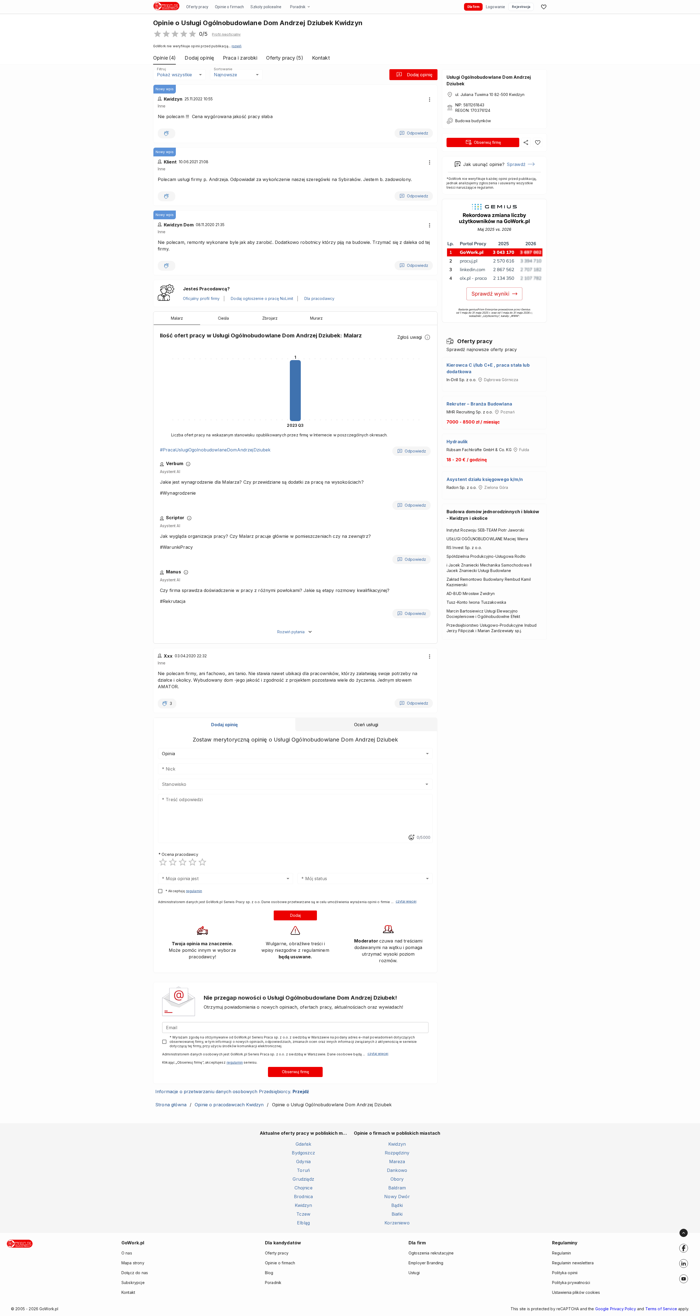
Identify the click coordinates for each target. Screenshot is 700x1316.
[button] (226, 34)
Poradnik (297, 7)
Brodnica (303, 1196)
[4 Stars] (192, 862)
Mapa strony (132, 1262)
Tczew (303, 1214)
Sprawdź (516, 164)
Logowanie (495, 7)
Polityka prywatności (571, 1282)
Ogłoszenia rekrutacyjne (431, 1253)
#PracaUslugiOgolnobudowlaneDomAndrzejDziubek (215, 450)
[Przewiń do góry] (683, 1232)
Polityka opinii (565, 1272)
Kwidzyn (303, 1205)
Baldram (397, 1187)
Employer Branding (426, 1262)
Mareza (397, 1161)
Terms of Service (661, 1308)
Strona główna (170, 1104)
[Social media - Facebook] (683, 1248)
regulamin (194, 891)
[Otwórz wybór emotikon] (411, 837)
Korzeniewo (397, 1222)
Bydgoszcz (303, 1152)
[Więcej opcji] (429, 99)
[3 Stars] (183, 862)
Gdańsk (303, 1144)
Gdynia (303, 1161)
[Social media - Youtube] (683, 1278)
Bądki (397, 1205)
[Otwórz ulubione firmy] (543, 7)
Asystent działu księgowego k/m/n (485, 479)
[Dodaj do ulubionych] (537, 142)
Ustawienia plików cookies (576, 1292)
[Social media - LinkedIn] (683, 1263)
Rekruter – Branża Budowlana (479, 404)
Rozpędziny (397, 1152)
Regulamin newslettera (573, 1262)
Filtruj (161, 69)
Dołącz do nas (134, 1272)
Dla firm (473, 7)
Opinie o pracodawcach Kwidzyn (229, 1104)
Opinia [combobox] (168, 753)
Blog (269, 1272)
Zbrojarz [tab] (270, 318)
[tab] (224, 724)
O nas (126, 1253)
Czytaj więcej (406, 901)
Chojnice (303, 1187)
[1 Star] (163, 862)
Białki (397, 1214)
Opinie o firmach (229, 7)
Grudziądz (303, 1179)
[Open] (427, 784)
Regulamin (561, 1253)
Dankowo (397, 1170)
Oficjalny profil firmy (201, 298)
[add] (683, 1248)
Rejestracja (521, 7)
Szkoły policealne (265, 7)
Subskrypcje (133, 1282)
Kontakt (128, 1292)
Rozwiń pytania (291, 631)
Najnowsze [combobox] (225, 74)
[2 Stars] (173, 862)
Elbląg (303, 1222)
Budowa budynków (473, 120)
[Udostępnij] (526, 142)
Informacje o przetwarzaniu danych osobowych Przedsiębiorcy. (232, 1091)
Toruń (303, 1170)
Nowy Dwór (397, 1196)
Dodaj (295, 915)
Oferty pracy (197, 7)
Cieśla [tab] (223, 318)
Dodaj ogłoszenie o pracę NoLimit (262, 298)
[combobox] (287, 784)
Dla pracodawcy (319, 298)
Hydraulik (457, 441)
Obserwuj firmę (295, 1071)
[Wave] (166, 133)
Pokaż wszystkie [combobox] (174, 74)
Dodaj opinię (419, 74)
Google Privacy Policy (615, 1308)
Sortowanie (223, 69)
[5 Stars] (202, 862)
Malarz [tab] (177, 318)
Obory (397, 1179)
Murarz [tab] (316, 318)
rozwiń (236, 46)
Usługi (414, 1272)
